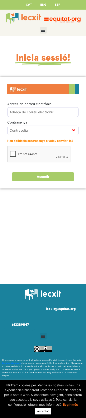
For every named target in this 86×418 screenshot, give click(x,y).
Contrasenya (17, 122)
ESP (57, 4)
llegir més (70, 405)
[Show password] (73, 130)
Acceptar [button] (43, 411)
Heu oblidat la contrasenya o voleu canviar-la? (40, 140)
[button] (43, 30)
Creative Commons (11, 363)
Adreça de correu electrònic (29, 104)
